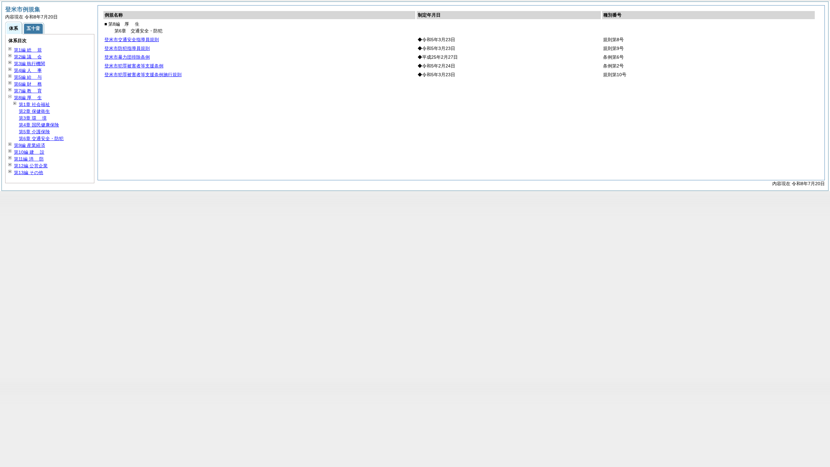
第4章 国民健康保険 (39, 124)
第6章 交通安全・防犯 (41, 138)
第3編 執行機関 (29, 63)
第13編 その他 (28, 172)
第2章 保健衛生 (34, 111)
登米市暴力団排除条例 (127, 57)
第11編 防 (29, 159)
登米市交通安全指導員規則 (131, 39)
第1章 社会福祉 (34, 104)
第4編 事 (28, 70)
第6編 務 (28, 84)
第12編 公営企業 (31, 165)
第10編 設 (29, 152)
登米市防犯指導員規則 (127, 48)
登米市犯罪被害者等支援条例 (133, 65)
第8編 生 (28, 97)
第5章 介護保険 (34, 131)
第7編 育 (28, 90)
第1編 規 (28, 50)
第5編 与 (28, 77)
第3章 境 (33, 118)
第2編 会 (28, 56)
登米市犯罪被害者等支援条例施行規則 (143, 74)
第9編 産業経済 (29, 145)
